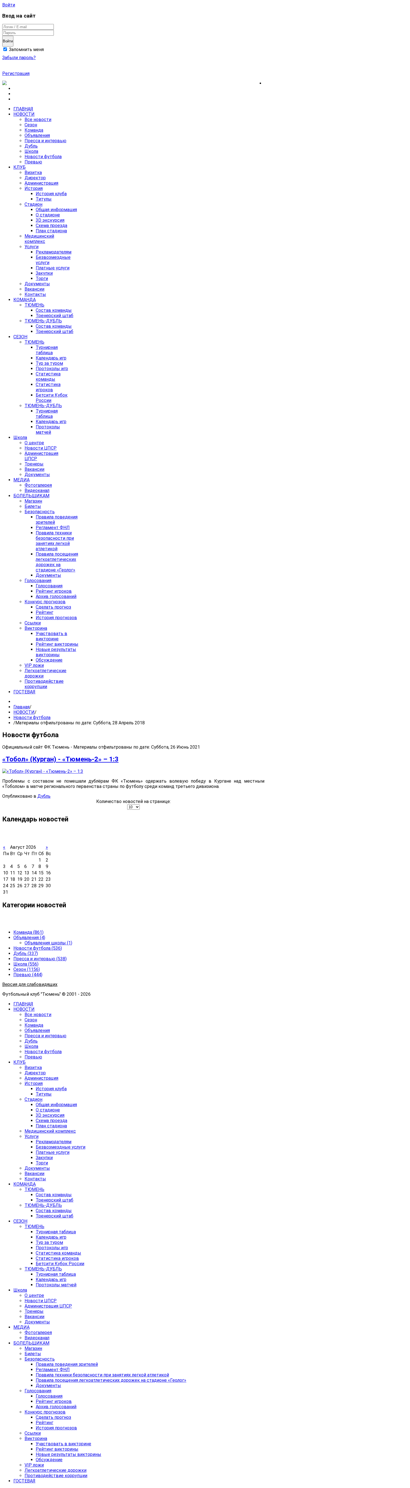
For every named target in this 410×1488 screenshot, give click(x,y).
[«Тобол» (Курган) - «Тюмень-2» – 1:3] (42, 771)
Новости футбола (31, 717)
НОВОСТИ (24, 712)
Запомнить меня (26, 49)
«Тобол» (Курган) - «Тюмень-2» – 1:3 (60, 759)
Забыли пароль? (19, 57)
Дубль (43, 796)
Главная (21, 707)
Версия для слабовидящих (29, 984)
